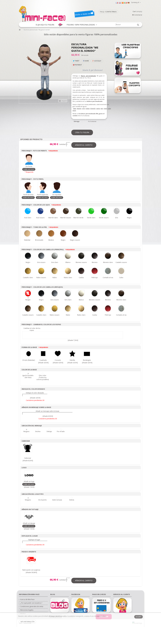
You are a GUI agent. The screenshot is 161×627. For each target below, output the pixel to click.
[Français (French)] (117, 3)
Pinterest (78, 65)
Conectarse (138, 15)
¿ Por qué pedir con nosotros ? (31, 603)
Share (86, 61)
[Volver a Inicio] (19, 29)
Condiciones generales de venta (31, 607)
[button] (45, 24)
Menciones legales (26, 610)
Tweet (76, 61)
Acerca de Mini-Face (27, 599)
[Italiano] (126, 3)
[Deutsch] (128, 3)
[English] (120, 3)
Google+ (97, 61)
